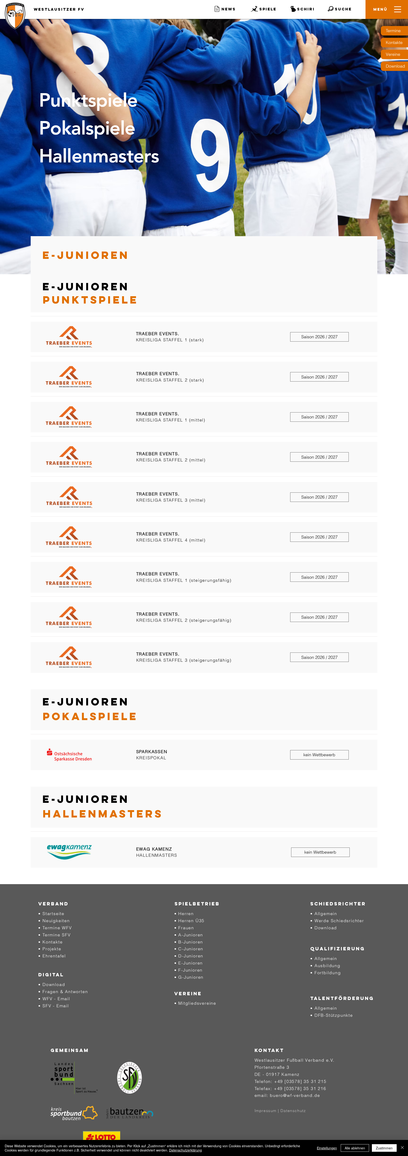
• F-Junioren (188, 970)
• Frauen (184, 927)
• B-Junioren (188, 942)
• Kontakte (50, 942)
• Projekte (49, 949)
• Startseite (51, 913)
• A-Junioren (188, 935)
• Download (51, 984)
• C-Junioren (189, 949)
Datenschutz (293, 1110)
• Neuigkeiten (54, 920)
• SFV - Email (53, 1005)
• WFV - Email (54, 998)
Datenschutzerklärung (185, 1150)
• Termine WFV (55, 927)
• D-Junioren (189, 956)
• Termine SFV (54, 935)
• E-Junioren (188, 963)
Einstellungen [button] (327, 1148)
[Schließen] (402, 1148)
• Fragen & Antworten (63, 991)
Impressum (265, 1110)
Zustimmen (384, 1148)
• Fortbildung (325, 972)
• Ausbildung (325, 965)
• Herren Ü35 (189, 920)
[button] (380, 9)
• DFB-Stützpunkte (331, 1015)
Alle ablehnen (355, 1148)
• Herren (184, 913)
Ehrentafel (54, 956)
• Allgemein (323, 913)
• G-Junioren (189, 977)
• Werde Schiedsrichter (337, 920)
